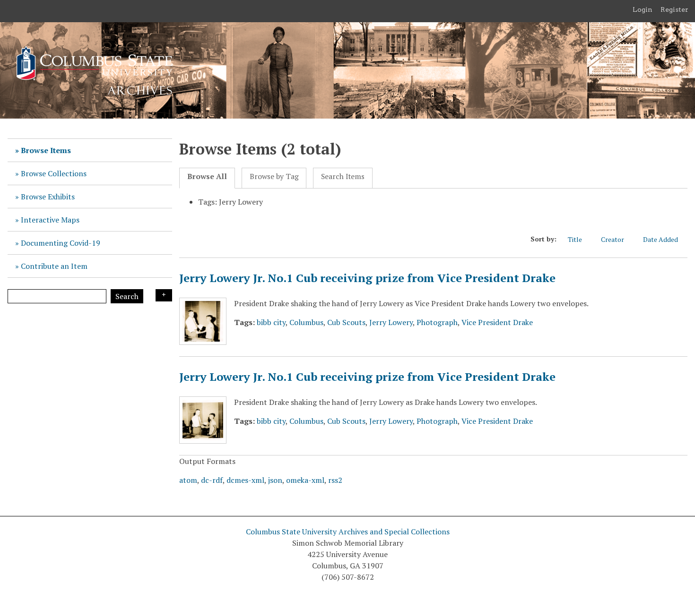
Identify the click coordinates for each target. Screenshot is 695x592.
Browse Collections (54, 173)
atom (188, 480)
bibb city (271, 322)
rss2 (335, 480)
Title (575, 239)
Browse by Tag (274, 176)
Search (127, 296)
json (275, 480)
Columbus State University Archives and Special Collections (348, 531)
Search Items (343, 176)
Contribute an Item (54, 266)
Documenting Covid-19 (60, 243)
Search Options (164, 295)
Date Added (660, 239)
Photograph (437, 322)
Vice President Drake (497, 322)
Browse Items (46, 150)
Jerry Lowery (391, 322)
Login (642, 9)
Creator (612, 239)
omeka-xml (305, 480)
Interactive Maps (50, 219)
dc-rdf (212, 480)
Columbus (306, 322)
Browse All (207, 176)
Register (674, 9)
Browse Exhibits (48, 196)
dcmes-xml (245, 480)
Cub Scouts (346, 322)
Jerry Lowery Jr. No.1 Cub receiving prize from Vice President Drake (367, 277)
